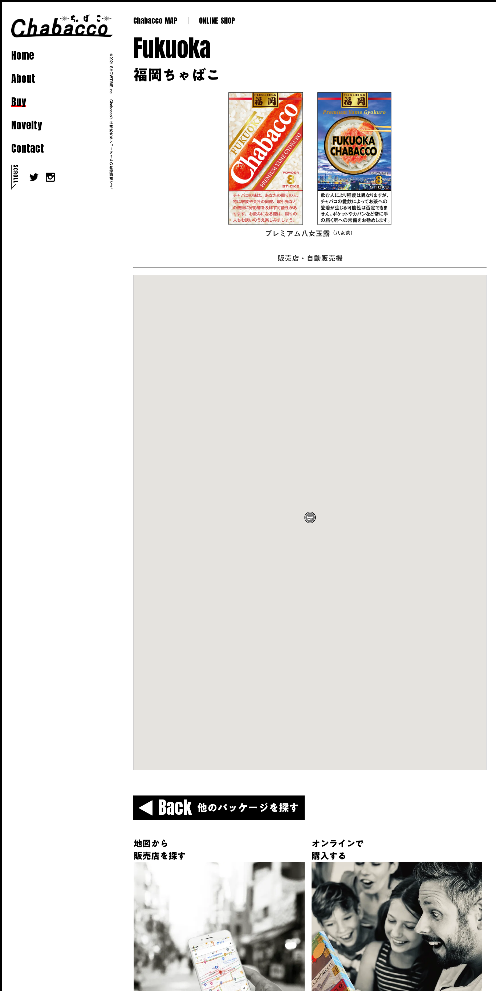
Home (22, 55)
